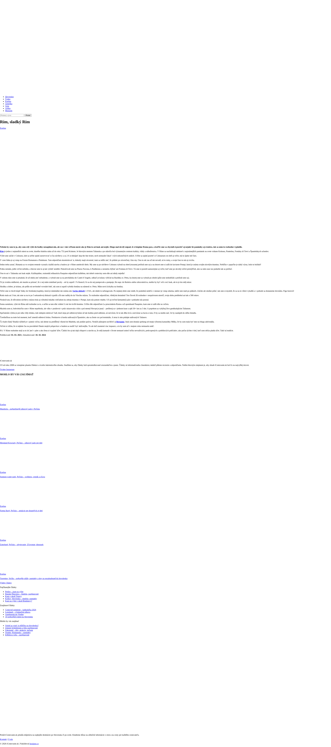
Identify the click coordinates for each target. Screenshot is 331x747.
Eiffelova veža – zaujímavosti (17, 635)
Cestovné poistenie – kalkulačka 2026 (20, 610)
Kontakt (3, 739)
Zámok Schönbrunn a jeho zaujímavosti (21, 628)
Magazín (8, 111)
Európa (8, 101)
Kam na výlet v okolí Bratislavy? (18, 601)
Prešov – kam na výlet (14, 592)
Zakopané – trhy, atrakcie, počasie (19, 630)
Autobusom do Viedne (14, 614)
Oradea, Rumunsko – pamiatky (18, 632)
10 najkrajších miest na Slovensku (19, 617)
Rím (2, 251)
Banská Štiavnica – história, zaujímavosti (22, 594)
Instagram (10, 369)
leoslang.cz (34, 744)
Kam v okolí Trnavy (13, 596)
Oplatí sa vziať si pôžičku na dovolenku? (22, 625)
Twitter (3, 369)
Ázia (7, 106)
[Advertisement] (165, 149)
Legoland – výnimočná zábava (17, 612)
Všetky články (6, 583)
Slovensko (9, 97)
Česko (7, 99)
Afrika (7, 108)
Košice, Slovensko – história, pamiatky (21, 599)
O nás (10, 739)
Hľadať (28, 115)
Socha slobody (79, 291)
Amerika (8, 104)
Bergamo (120, 322)
